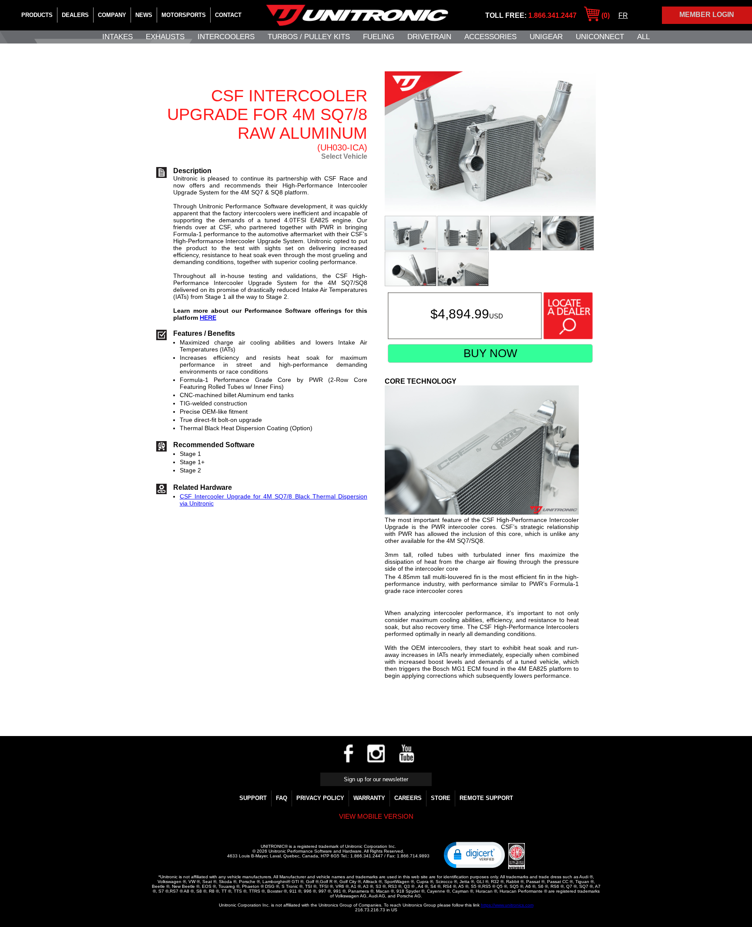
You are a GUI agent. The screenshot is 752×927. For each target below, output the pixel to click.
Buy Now (490, 353)
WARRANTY (369, 798)
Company (112, 15)
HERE (208, 317)
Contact (228, 15)
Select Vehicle (344, 156)
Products (37, 15)
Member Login (706, 14)
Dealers (75, 15)
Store (440, 798)
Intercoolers (226, 37)
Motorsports (183, 15)
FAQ (281, 798)
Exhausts (165, 37)
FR (623, 15)
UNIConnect (600, 37)
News (143, 15)
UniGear (546, 37)
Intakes (117, 37)
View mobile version (376, 816)
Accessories (490, 37)
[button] (474, 854)
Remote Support (486, 798)
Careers (408, 798)
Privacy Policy (320, 798)
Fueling (378, 37)
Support (253, 798)
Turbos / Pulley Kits (309, 37)
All (643, 37)
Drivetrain (429, 37)
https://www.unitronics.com (507, 905)
